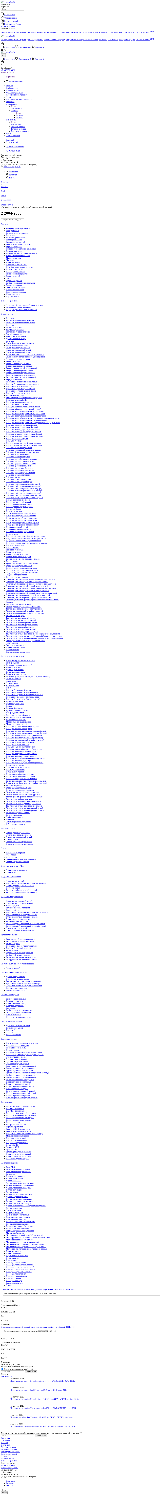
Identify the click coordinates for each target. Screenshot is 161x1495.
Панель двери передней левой (19, 504)
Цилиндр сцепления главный (18, 1154)
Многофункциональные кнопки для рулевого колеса (28, 1237)
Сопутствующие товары (11, 1021)
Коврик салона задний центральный (21, 368)
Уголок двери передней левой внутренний (24, 611)
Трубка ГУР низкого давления (19, 955)
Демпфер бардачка (14, 334)
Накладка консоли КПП (16, 400)
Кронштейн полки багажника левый (21, 382)
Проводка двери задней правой (19, 1265)
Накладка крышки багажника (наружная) (24, 749)
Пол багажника (12, 547)
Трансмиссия (6, 1102)
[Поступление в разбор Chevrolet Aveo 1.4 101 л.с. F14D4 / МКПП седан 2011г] (5, 1409)
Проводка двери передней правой (20, 1269)
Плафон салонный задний (17, 527)
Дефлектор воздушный (16, 336)
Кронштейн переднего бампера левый (22, 697)
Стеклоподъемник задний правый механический (27, 586)
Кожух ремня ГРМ (14, 240)
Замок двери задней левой (17, 345)
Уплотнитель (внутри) (15, 616)
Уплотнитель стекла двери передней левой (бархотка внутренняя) (34, 638)
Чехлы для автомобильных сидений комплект (25, 641)
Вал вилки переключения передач (20, 1106)
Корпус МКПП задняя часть (18, 1129)
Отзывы (19, 115)
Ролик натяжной (13, 276)
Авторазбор (6, 1456)
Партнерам (5, 1445)
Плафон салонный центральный (20, 532)
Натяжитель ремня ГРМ (16, 265)
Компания (5, 1438)
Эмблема (10, 819)
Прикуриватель (12, 1258)
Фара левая (11, 855)
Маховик (10, 260)
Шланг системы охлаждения (18, 1017)
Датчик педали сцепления (17, 1197)
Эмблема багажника (14, 817)
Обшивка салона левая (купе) (18, 479)
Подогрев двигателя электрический (21, 310)
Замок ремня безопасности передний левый (25, 354)
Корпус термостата (14, 246)
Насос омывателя (13, 1251)
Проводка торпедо (14, 1281)
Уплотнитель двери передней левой (21, 622)
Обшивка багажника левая (17, 454)
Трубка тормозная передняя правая (21, 1077)
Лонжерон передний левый (18, 715)
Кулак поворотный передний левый (21, 914)
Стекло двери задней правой (18, 835)
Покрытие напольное (15, 545)
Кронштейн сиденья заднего (18, 393)
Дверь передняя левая (15, 672)
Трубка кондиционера (15, 990)
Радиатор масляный (14, 269)
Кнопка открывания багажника (19, 1226)
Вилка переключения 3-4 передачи (21, 1115)
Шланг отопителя (13, 1015)
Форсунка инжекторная (16, 287)
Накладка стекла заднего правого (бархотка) (25, 763)
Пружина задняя (13, 888)
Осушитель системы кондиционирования (24, 986)
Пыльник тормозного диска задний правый (25, 1055)
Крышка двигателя (14, 251)
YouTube (12, 178)
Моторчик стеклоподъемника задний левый (25, 1244)
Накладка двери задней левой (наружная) (24, 735)
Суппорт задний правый (16, 1059)
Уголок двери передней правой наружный (24, 797)
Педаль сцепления (14, 511)
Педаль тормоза (12, 1050)
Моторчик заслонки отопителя (19, 1240)
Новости (4, 1443)
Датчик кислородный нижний (19, 1194)
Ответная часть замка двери (18, 767)
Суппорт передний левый (17, 1061)
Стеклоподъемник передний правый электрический (28, 597)
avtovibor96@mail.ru (12, 167)
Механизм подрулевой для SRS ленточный (24, 1235)
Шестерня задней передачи (17, 1158)
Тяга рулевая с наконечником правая (21, 959)
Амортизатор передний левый (19, 901)
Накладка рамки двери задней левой (21, 425)
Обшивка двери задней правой (19, 468)
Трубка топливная (14, 285)
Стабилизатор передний (16, 928)
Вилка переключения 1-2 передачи (21, 1113)
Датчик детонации (14, 1190)
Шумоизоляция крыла (15, 647)
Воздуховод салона (14, 327)
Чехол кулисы (12, 643)
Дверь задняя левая (14, 667)
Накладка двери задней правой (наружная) (24, 738)
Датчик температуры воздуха (18, 1203)
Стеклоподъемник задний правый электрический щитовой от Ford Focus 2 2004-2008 (37, 1289)
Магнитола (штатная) (15, 1233)
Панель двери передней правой (19, 507)
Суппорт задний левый (16, 1057)
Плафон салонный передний (18, 529)
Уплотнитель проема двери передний (22, 631)
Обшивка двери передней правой (20, 473)
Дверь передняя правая (16, 674)
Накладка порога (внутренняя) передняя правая (26, 420)
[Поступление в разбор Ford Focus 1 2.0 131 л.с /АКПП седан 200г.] (5, 1391)
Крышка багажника (14, 708)
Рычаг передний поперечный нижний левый (25, 924)
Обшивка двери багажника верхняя (21, 459)
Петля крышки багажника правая (20, 776)
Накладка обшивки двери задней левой (23, 407)
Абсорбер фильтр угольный (18, 228)
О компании (16, 108)
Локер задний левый (15, 713)
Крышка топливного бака (17, 710)
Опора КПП (11, 872)
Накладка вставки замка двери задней (22, 726)
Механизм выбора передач (17, 1136)
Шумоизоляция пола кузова (18, 652)
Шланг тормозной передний (18, 1095)
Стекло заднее (12, 839)
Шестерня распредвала (16, 292)
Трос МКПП (11, 1149)
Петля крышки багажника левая (20, 774)
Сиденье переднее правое (17, 577)
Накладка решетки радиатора (18, 760)
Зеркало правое (12, 685)
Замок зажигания (13, 1210)
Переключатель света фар (17, 1256)
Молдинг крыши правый (17, 724)
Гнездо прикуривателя (15, 1176)
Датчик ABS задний (14, 1178)
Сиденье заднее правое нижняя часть (22, 572)
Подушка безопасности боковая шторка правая (26, 538)
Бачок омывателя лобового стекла (20, 323)
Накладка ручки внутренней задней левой (24, 434)
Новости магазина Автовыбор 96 (18, 1369)
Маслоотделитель (13, 258)
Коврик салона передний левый (19, 370)
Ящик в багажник (13, 1035)
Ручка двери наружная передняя (20, 790)
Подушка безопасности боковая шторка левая (25, 536)
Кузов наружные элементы (12, 656)
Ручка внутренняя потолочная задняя (22, 563)
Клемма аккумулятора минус (18, 1217)
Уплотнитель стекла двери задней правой (24, 806)
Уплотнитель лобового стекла (19, 799)
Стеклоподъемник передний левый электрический (28, 595)
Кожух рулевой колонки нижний (20, 941)
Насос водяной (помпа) (16, 1003)
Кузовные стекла (8, 828)
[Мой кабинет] (2, 44)
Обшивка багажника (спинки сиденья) (22, 452)
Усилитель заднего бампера (18, 813)
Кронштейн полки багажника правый (22, 384)
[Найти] (2, 12)
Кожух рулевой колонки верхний (20, 939)
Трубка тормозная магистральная (20, 1068)
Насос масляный (13, 262)
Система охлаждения (10, 994)
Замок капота (11, 681)
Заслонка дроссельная (15, 237)
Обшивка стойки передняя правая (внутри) (24, 491)
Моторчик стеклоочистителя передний (22, 1242)
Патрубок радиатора (15, 1006)
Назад (13, 106)
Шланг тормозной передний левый (21, 1093)
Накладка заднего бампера (17, 744)
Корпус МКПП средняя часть (18, 1131)
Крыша (9, 706)
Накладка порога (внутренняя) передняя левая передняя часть (32, 418)
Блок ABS (10, 1167)
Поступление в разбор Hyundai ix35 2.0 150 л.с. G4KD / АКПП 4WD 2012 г (42, 1381)
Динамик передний (14, 1028)
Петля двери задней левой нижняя (21, 516)
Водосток (10, 325)
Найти (4, 1493)
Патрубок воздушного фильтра (19, 267)
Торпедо (9, 602)
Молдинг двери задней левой (18, 722)
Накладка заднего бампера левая (20, 742)
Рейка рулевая (12, 950)
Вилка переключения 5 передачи (20, 1118)
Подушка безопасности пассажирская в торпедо (26, 543)
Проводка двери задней (16, 1262)
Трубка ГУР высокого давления (19, 953)
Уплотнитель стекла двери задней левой (23, 803)
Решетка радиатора (14, 785)
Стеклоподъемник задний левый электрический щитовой (31, 584)
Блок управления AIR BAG (18, 1169)
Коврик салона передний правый (20, 373)
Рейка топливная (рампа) (17, 274)
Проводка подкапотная (16, 1274)
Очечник (10, 1032)
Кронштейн (11, 1030)
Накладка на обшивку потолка (19, 402)
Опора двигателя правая (16, 870)
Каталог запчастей (9, 1454)
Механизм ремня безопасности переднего (24, 398)
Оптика (4, 848)
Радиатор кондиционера (16, 988)
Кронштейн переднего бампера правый (23, 699)
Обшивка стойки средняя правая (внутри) (24, 495)
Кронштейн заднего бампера (18, 690)
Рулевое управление (9, 935)
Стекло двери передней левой (19, 837)
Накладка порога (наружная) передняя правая (25, 758)
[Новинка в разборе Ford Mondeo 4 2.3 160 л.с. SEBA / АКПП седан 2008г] (5, 1418)
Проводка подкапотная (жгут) (19, 1271)
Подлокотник (12, 534)
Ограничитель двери (15, 765)
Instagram (13, 175)
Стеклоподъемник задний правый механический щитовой (31, 588)
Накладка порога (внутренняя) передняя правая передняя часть (33, 423)
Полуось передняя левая (16, 1140)
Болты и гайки (12, 910)
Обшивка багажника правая (18, 457)
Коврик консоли (13, 361)
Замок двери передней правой (19, 352)
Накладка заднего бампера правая (20, 747)
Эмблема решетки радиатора (18, 822)
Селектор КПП (12, 1147)
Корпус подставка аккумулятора (20, 1231)
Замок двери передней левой (18, 350)
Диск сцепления (13, 1122)
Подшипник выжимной (16, 1138)
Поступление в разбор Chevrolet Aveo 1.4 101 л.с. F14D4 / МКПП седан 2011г (43, 1408)
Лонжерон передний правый (18, 717)
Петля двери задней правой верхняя (21, 518)
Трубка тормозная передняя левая (20, 1075)
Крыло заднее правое (15, 704)
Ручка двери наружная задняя (18, 788)
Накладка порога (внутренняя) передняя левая (26, 416)
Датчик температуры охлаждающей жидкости (26, 1206)
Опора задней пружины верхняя (20, 885)
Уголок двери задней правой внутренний (24, 609)
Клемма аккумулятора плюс (18, 1219)
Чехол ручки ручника (15, 645)
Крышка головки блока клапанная (21, 249)
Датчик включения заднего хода (20, 1183)
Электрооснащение (9, 1163)
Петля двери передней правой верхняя (22, 522)
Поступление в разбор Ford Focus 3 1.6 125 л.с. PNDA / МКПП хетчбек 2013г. (43, 1426)
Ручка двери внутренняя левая (19, 566)
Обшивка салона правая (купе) (19, 482)
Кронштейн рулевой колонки (18, 948)
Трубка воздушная (14, 281)
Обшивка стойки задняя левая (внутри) (23, 484)
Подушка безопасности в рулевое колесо (23, 541)
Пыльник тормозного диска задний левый (24, 1052)
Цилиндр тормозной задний (18, 1084)
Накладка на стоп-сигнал (17, 404)
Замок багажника (13, 679)
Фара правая (11, 857)
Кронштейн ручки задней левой (20, 386)
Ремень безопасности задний (18, 557)
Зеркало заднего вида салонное (19, 359)
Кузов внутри (7, 314)
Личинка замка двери (15, 395)
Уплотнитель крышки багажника (20, 627)
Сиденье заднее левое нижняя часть (21, 568)
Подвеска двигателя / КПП (12, 866)
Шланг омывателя (14, 815)
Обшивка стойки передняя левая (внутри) (24, 488)
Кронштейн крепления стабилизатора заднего (26, 883)
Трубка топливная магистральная (20, 283)
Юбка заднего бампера (16, 824)
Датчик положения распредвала (19, 1201)
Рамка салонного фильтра (17, 554)
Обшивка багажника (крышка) (19, 448)
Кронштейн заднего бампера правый (22, 692)
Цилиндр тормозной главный (18, 1082)
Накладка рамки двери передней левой (23, 429)
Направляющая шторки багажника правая (24, 445)
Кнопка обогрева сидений (17, 1224)
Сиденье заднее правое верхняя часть (22, 570)
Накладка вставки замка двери (19, 729)
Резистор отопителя (14, 1283)
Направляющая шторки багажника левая (23, 443)
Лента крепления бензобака (18, 256)
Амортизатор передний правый (19, 903)
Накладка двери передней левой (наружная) (25, 740)
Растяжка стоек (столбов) (17, 921)
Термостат (10, 1008)
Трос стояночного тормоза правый (21, 1066)
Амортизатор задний (15, 881)
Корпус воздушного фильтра (18, 244)
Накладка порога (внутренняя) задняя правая (25, 413)
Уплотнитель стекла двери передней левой (24, 808)
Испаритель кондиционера (17, 979)
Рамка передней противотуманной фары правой (27, 783)
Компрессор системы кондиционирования (24, 981)
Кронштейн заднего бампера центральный (24, 695)
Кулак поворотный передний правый (22, 917)
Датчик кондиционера (15, 977)
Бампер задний (12, 663)
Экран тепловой (13, 968)
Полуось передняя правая (17, 1143)
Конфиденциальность (10, 1452)
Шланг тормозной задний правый (20, 1091)
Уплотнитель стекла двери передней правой (25, 810)
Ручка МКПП (12, 1145)
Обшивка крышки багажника (18, 475)
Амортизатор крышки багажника (20, 660)
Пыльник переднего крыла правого (21, 779)
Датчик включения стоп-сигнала (20, 1185)
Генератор (10, 1174)
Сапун (9, 278)
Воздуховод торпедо (15, 329)
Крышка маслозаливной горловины (21, 253)
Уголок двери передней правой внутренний (25, 613)
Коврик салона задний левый (18, 364)
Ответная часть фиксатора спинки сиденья (24, 497)
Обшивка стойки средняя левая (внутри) (23, 493)
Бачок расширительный (16, 999)
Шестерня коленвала (15, 290)
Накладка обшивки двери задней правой (23, 409)
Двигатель (5, 224)
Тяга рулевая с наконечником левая (21, 957)
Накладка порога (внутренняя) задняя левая (25, 411)
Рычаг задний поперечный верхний (21, 890)
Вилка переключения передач (18, 1120)
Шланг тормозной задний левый (20, 1086)
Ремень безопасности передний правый (23, 559)
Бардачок (10, 318)
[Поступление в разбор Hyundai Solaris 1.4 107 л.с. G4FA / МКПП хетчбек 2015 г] (5, 1400)
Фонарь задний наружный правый (21, 859)
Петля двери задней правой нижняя (21, 520)
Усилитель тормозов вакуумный (20, 1079)
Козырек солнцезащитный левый (20, 375)
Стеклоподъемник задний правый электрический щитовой (31, 593)
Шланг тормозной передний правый (21, 1098)
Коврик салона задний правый (19, 366)
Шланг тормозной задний (17, 1089)
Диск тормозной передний (17, 1045)
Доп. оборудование (9, 301)
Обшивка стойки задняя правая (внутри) (23, 486)
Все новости (6, 1376)
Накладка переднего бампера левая (21, 751)
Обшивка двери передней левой (20, 470)
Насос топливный (14, 1253)
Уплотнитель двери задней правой (21, 620)
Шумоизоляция (12, 650)
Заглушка (10, 341)
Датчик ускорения (14, 1208)
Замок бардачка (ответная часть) (20, 343)
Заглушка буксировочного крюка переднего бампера (28, 676)
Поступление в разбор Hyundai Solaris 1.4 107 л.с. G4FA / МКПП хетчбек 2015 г (44, 1399)
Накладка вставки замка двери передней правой (27, 733)
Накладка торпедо (14, 441)
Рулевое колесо (12, 561)
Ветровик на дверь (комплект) (19, 665)
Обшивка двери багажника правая (21, 463)
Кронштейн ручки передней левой (21, 391)
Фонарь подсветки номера (17, 862)
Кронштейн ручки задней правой (20, 388)
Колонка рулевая (13, 944)
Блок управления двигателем (18, 1172)
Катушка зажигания (14, 1212)
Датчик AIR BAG (13, 1181)
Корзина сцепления (14, 1127)
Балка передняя (12, 905)
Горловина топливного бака (18, 332)
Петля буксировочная (15, 769)
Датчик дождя (12, 1192)
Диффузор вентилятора (16, 339)
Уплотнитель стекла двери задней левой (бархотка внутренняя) (33, 634)
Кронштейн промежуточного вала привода (24, 1133)
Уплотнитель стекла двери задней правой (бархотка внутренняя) (34, 636)
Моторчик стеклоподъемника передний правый (26, 1249)
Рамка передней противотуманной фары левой (26, 781)
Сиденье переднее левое (16, 575)
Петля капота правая (15, 772)
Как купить (16, 124)
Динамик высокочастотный (18, 1026)
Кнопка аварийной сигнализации (20, 1222)
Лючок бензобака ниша (16, 719)
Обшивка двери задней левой (18, 466)
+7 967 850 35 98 (8, 26)
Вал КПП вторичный (15, 1109)
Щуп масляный (12, 296)
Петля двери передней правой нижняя (22, 525)
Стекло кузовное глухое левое (19, 842)
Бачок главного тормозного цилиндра (22, 1043)
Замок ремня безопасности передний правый (25, 357)
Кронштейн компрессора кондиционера (23, 983)
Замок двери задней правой (18, 348)
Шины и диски (7, 1458)
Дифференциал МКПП (16, 1124)
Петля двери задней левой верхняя (21, 513)
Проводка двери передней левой (20, 1267)
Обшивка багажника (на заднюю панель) (23, 450)
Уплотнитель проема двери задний (21, 629)
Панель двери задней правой (18, 502)
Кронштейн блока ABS (16, 1048)
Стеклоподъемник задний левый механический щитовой (30, 579)
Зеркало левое (12, 683)
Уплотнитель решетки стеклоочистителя (23, 801)
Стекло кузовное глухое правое (19, 844)
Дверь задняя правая (15, 670)
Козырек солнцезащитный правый (21, 377)
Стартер (9, 1285)
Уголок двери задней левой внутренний (23, 606)
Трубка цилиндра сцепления (18, 1152)
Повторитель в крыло (15, 852)
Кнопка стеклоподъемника (17, 1228)
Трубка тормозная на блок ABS (19, 1070)
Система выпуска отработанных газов (17, 964)
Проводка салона (13, 1278)
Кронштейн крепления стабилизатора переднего (27, 912)
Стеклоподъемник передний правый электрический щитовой (32, 600)
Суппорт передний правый (17, 1064)
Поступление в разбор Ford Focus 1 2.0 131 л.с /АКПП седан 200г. (38, 1390)
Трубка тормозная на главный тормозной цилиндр (27, 1073)
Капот (8, 688)
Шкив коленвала (13, 294)
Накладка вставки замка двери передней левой (26, 731)
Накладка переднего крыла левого (21, 756)
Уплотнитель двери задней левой (20, 618)
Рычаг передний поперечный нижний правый (26, 926)
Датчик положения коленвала (19, 1199)
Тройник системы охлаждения (19, 1010)
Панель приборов (13, 509)
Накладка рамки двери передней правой (23, 432)
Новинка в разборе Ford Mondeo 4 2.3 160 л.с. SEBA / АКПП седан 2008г (41, 1417)
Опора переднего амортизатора (19, 919)
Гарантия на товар (9, 1449)
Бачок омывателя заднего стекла (20, 320)
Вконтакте (13, 172)
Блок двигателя (12, 231)
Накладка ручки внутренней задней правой (25, 436)
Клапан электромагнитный (17, 1215)
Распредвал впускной (15, 271)
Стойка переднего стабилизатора (20, 930)
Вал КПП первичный (15, 1111)
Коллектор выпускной (15, 242)
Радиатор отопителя (14, 550)
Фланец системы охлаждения (18, 1012)
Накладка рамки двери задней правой (22, 427)
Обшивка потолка (14, 477)
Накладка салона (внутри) (17, 438)
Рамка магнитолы (13, 552)
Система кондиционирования (14, 972)
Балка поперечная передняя (18, 908)
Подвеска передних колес (12, 897)
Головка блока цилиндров (17, 233)
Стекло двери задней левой (18, 833)
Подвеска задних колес (11, 877)
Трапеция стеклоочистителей (18, 604)
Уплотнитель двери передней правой (22, 625)
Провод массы (12, 1260)
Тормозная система (9, 1039)
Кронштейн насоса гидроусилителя (21, 946)
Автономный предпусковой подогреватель (24, 305)
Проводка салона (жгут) (16, 1276)
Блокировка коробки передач (18, 307)
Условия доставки (8, 1447)
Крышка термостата (14, 1001)
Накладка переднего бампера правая (21, 754)
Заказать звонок (8, 72)
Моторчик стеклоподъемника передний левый (26, 1246)
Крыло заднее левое (14, 701)
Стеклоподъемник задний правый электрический (27, 591)
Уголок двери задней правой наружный (23, 794)
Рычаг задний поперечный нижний (21, 892)
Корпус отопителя (14, 379)
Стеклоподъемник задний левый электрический (27, 581)
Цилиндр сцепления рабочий (18, 1156)
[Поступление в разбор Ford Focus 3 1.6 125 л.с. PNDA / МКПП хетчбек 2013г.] (5, 1427)
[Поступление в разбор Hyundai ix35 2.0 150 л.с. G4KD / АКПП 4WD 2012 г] (5, 1382)
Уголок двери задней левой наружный (22, 792)
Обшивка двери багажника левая (20, 461)
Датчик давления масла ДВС (18, 1187)
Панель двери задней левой (18, 500)
